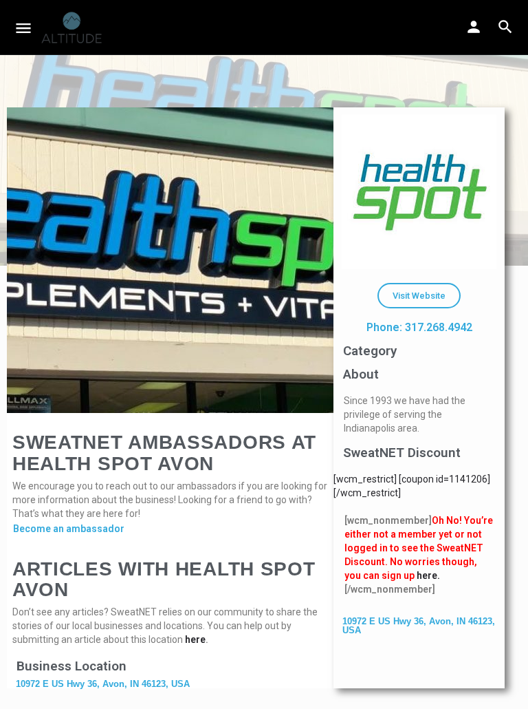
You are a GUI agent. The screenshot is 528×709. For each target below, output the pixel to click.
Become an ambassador (68, 528)
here (195, 639)
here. (428, 575)
